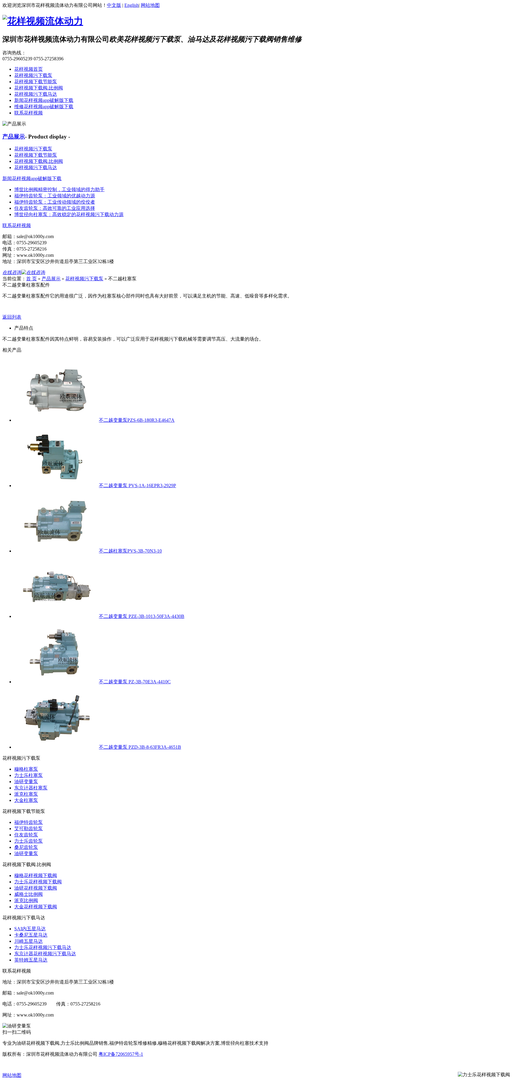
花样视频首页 (28, 69)
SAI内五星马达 (30, 928)
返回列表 (11, 317)
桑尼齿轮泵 (26, 847)
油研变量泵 (26, 781)
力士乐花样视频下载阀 (38, 881)
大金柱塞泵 (26, 800)
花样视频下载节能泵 (35, 81)
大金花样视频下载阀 (35, 906)
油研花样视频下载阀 (35, 887)
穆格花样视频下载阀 (35, 875)
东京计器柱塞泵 (31, 787)
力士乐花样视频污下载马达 (42, 947)
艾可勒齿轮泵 (28, 828)
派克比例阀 (26, 900)
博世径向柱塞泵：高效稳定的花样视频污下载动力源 (69, 214)
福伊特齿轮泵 (28, 822)
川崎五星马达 (28, 941)
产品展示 (13, 136)
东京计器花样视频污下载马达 (45, 953)
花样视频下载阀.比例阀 (38, 87)
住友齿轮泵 (26, 834)
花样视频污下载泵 (33, 75)
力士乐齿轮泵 (28, 841)
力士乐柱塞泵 (28, 775)
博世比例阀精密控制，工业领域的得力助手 (59, 189)
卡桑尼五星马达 (31, 934)
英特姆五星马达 (31, 959)
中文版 (114, 5)
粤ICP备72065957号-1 (121, 1054)
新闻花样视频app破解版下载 (43, 100)
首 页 (31, 278)
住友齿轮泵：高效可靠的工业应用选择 (54, 208)
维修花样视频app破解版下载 (43, 106)
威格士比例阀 (28, 894)
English (131, 5)
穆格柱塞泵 (26, 769)
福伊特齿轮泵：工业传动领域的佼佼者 (54, 201)
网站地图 (150, 5)
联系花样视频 (28, 112)
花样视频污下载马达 (35, 94)
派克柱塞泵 (26, 794)
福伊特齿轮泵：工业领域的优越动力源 (54, 195)
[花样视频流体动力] (42, 21)
